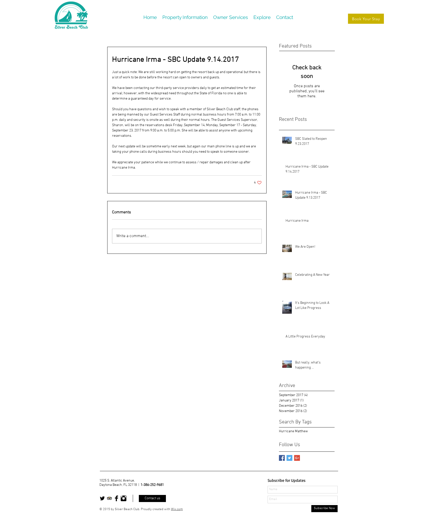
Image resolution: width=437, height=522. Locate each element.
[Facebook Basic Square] (282, 458)
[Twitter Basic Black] (102, 498)
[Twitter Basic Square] (289, 458)
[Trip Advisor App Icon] (109, 498)
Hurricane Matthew (293, 431)
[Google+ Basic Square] (297, 458)
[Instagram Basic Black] (123, 498)
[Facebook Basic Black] (116, 498)
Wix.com (177, 509)
